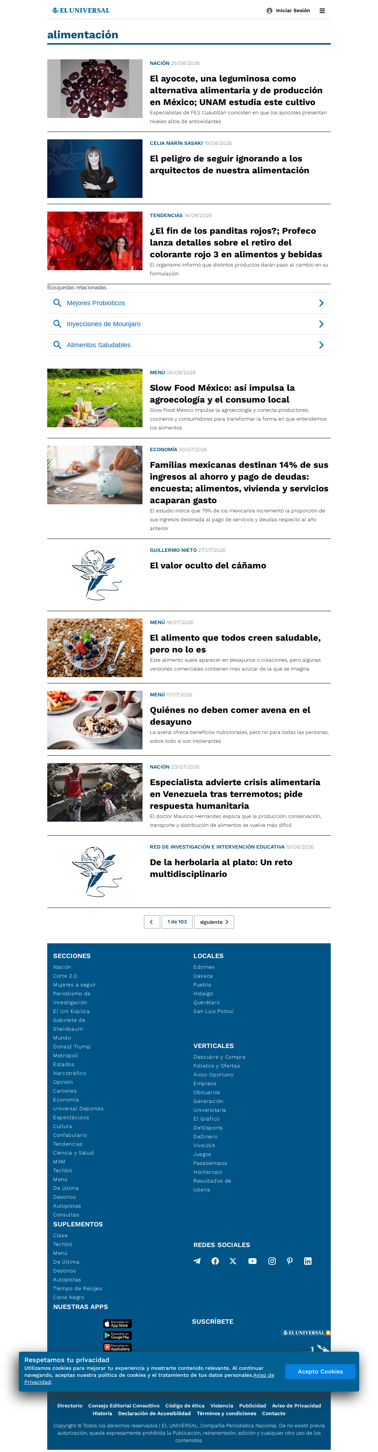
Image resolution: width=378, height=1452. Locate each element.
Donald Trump (71, 1046)
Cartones (65, 1091)
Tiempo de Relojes (77, 1288)
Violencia (221, 1406)
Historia (102, 1413)
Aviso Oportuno (213, 1074)
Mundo (62, 1038)
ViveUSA (204, 1145)
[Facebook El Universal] (215, 1262)
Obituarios (206, 1092)
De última (66, 1188)
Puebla (202, 985)
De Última (66, 1262)
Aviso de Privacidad (296, 1406)
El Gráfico (206, 1119)
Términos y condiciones (226, 1413)
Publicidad (252, 1406)
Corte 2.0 (65, 976)
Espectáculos (71, 1117)
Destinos (64, 1197)
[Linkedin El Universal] (308, 1262)
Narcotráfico (69, 1073)
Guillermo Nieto (173, 550)
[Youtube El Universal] (252, 1262)
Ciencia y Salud (73, 1153)
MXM (59, 1161)
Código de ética (185, 1406)
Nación (159, 63)
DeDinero (205, 1136)
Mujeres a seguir (74, 985)
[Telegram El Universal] (197, 1262)
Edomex (204, 967)
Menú (157, 372)
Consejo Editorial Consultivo (123, 1406)
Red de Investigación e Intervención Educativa (217, 847)
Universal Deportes (78, 1108)
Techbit (62, 1170)
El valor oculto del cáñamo (208, 565)
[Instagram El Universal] (272, 1262)
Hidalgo (203, 993)
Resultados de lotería (212, 1185)
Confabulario (70, 1135)
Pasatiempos (210, 1163)
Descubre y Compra (219, 1057)
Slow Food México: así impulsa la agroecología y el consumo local (222, 394)
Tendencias (166, 215)
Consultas (66, 1215)
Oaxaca (203, 976)
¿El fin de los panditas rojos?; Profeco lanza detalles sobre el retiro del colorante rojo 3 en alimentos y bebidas (236, 243)
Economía (163, 449)
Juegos (202, 1154)
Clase (60, 1235)
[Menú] (322, 10)
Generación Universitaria (209, 1105)
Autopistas (67, 1206)
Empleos (205, 1083)
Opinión (63, 1082)
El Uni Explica (71, 1011)
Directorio (69, 1406)
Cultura (62, 1126)
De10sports (208, 1128)
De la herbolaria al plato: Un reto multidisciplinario (221, 868)
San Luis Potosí (213, 1011)
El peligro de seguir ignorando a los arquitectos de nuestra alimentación (229, 164)
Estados (64, 1064)
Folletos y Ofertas (216, 1066)
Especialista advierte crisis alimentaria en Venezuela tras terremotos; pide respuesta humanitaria (235, 794)
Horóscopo (207, 1172)
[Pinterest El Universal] (289, 1262)
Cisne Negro (69, 1297)
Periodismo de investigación (72, 997)
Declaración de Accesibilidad (154, 1413)
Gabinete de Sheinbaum (69, 1024)
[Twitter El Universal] (233, 1262)
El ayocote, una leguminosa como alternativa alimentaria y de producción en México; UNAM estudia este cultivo (236, 90)
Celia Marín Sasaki (176, 143)
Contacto (273, 1413)
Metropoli (65, 1055)
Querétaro (206, 1002)
